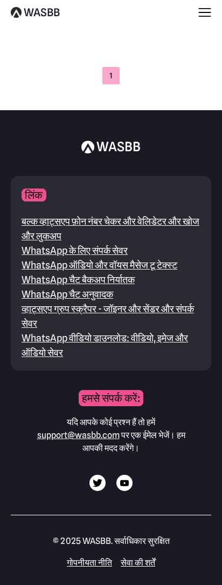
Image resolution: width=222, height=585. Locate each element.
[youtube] (124, 488)
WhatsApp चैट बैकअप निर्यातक (78, 279)
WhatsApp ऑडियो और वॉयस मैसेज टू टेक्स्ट (99, 265)
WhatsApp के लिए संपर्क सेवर (75, 250)
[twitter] (97, 488)
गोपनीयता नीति (89, 562)
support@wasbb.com (78, 435)
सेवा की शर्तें (138, 562)
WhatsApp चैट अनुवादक (67, 294)
